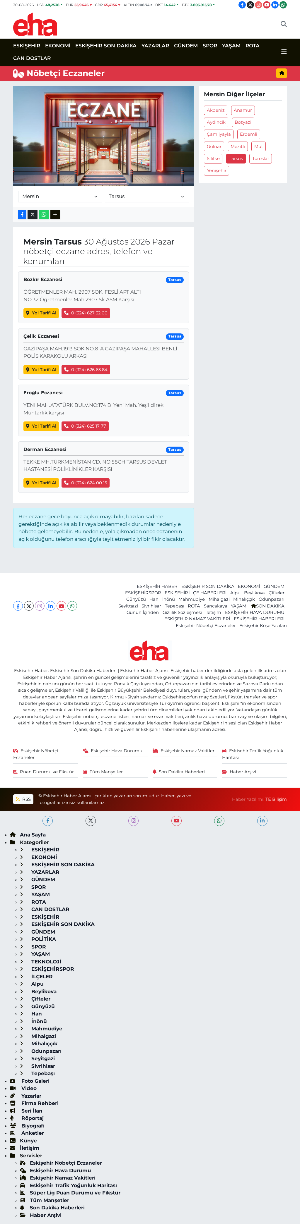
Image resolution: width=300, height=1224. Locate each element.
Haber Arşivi (243, 771)
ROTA (253, 46)
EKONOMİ (57, 46)
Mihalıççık (244, 599)
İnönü (168, 599)
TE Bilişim (276, 799)
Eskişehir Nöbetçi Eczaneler (206, 625)
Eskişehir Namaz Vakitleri (188, 750)
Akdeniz (216, 110)
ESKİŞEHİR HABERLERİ (259, 619)
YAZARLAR (155, 46)
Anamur (243, 110)
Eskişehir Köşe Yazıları (263, 625)
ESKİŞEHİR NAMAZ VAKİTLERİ (197, 619)
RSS (26, 799)
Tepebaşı (174, 606)
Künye (28, 1141)
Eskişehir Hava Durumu (116, 750)
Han (153, 599)
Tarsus (236, 158)
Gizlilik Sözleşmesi (182, 612)
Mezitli (238, 146)
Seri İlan (31, 1111)
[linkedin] (262, 821)
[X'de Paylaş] (33, 214)
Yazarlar (30, 1096)
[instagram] (133, 821)
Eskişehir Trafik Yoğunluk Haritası (252, 754)
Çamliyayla (219, 134)
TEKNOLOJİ (45, 962)
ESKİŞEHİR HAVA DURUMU (254, 612)
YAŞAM (231, 46)
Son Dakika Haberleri (182, 771)
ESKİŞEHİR (26, 46)
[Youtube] (61, 606)
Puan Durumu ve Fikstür (47, 771)
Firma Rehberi (39, 1103)
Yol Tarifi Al (44, 313)
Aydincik (216, 122)
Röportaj (32, 1118)
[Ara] (284, 24)
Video (28, 1088)
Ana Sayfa (33, 835)
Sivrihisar (151, 606)
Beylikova (254, 592)
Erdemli (248, 134)
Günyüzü (136, 599)
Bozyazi (243, 122)
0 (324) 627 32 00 (89, 313)
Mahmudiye (191, 599)
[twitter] (91, 821)
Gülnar (214, 146)
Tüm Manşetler (106, 771)
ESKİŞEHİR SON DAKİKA (106, 46)
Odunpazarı (271, 599)
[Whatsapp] (72, 606)
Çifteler (276, 592)
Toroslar (260, 158)
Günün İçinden (143, 612)
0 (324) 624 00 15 (89, 483)
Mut (258, 146)
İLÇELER (41, 976)
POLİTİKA (43, 939)
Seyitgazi (128, 606)
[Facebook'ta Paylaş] (22, 214)
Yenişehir (216, 170)
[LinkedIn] (50, 606)
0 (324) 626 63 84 (89, 369)
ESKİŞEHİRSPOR (143, 592)
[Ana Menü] (284, 52)
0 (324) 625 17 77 (88, 426)
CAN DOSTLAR (32, 58)
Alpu (235, 592)
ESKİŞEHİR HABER (157, 586)
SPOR (210, 46)
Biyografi (32, 1126)
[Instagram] (40, 606)
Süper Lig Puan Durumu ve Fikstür (75, 1193)
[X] (29, 606)
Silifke (213, 158)
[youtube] (176, 821)
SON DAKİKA (270, 606)
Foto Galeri (35, 1081)
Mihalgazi (219, 599)
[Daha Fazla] (55, 214)
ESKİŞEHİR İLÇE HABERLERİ (195, 592)
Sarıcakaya (215, 606)
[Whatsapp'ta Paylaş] (44, 214)
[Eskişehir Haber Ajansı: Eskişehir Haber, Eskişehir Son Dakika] (35, 23)
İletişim (213, 612)
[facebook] (47, 821)
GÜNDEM (186, 46)
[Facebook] (18, 606)
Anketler (32, 1133)
